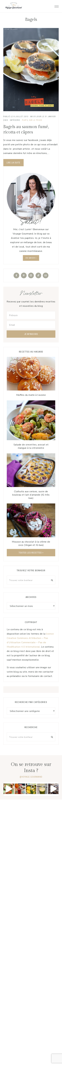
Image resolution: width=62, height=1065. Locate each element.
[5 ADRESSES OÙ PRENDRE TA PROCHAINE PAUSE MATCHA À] (42, 789)
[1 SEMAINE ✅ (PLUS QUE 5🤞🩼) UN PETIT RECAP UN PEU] (20, 789)
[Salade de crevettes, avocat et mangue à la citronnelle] (31, 420)
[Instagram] (31, 275)
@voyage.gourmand (31, 776)
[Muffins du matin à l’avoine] (31, 374)
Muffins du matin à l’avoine (31, 395)
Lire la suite (13, 162)
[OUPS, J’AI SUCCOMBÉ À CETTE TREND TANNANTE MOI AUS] (31, 789)
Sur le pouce (35, 120)
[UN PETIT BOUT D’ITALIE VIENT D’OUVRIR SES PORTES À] (53, 789)
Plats (25, 120)
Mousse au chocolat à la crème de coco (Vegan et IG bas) (31, 543)
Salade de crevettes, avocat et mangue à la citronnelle (31, 446)
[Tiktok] (38, 275)
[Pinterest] (23, 275)
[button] (56, 5)
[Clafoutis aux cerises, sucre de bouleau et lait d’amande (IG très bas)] (31, 470)
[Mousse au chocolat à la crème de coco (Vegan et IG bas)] (31, 520)
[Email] (45, 275)
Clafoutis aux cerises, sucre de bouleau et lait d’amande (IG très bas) (31, 495)
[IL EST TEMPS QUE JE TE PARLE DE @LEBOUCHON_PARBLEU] (8, 789)
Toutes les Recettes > (31, 552)
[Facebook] (16, 275)
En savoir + (31, 258)
